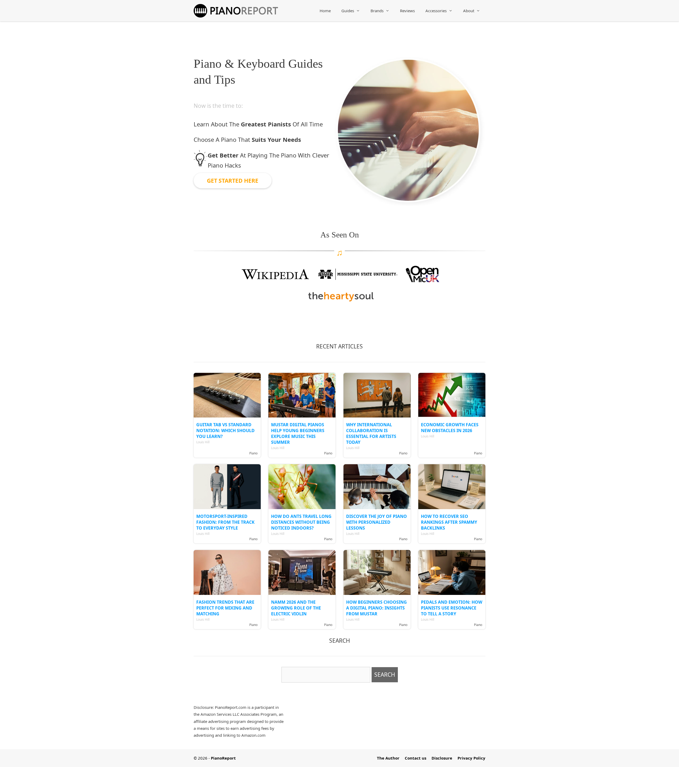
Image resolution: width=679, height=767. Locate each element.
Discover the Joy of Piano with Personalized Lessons (376, 522)
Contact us (415, 758)
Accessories (436, 10)
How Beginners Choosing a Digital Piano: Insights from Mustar (376, 608)
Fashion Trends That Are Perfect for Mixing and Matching (225, 608)
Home (325, 10)
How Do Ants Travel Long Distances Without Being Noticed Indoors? (301, 522)
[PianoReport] (236, 9)
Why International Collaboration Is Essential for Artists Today (371, 433)
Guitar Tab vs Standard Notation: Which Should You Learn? (225, 430)
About (468, 10)
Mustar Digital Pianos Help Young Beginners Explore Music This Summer (297, 433)
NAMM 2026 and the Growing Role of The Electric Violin (296, 608)
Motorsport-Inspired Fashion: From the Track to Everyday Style (225, 522)
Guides (347, 10)
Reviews (407, 10)
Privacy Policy (471, 758)
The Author (388, 758)
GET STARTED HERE (232, 180)
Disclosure (442, 758)
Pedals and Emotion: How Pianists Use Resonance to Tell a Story (451, 608)
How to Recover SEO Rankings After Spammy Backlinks (449, 522)
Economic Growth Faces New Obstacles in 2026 (449, 427)
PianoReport (223, 758)
